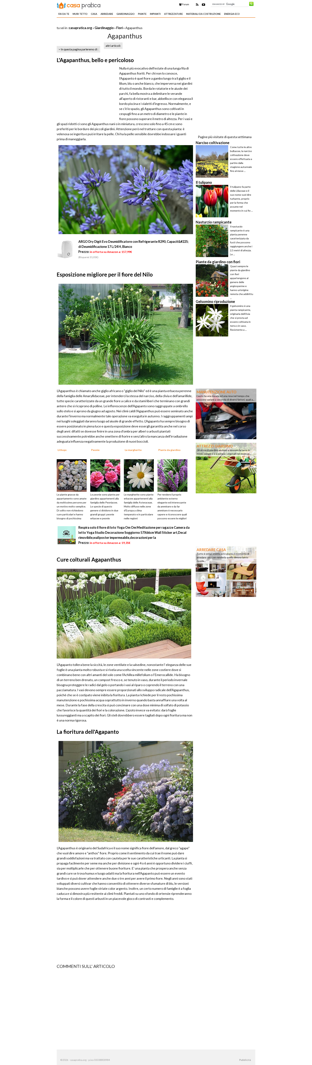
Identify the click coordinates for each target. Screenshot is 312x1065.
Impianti (155, 13)
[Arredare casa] (226, 571)
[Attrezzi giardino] (226, 468)
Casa (94, 13)
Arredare (107, 13)
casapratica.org (80, 28)
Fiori (119, 28)
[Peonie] (106, 475)
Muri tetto (80, 13)
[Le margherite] (140, 475)
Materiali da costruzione (203, 13)
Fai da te (63, 13)
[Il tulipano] (213, 201)
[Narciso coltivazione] (213, 161)
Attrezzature (173, 13)
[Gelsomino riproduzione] (213, 320)
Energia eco (232, 13)
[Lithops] (73, 475)
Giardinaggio (125, 13)
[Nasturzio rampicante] (213, 241)
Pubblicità (245, 1060)
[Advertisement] (99, 23)
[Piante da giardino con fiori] (213, 280)
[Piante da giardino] (173, 475)
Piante (142, 13)
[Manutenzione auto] (226, 414)
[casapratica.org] (79, 5)
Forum (185, 4)
